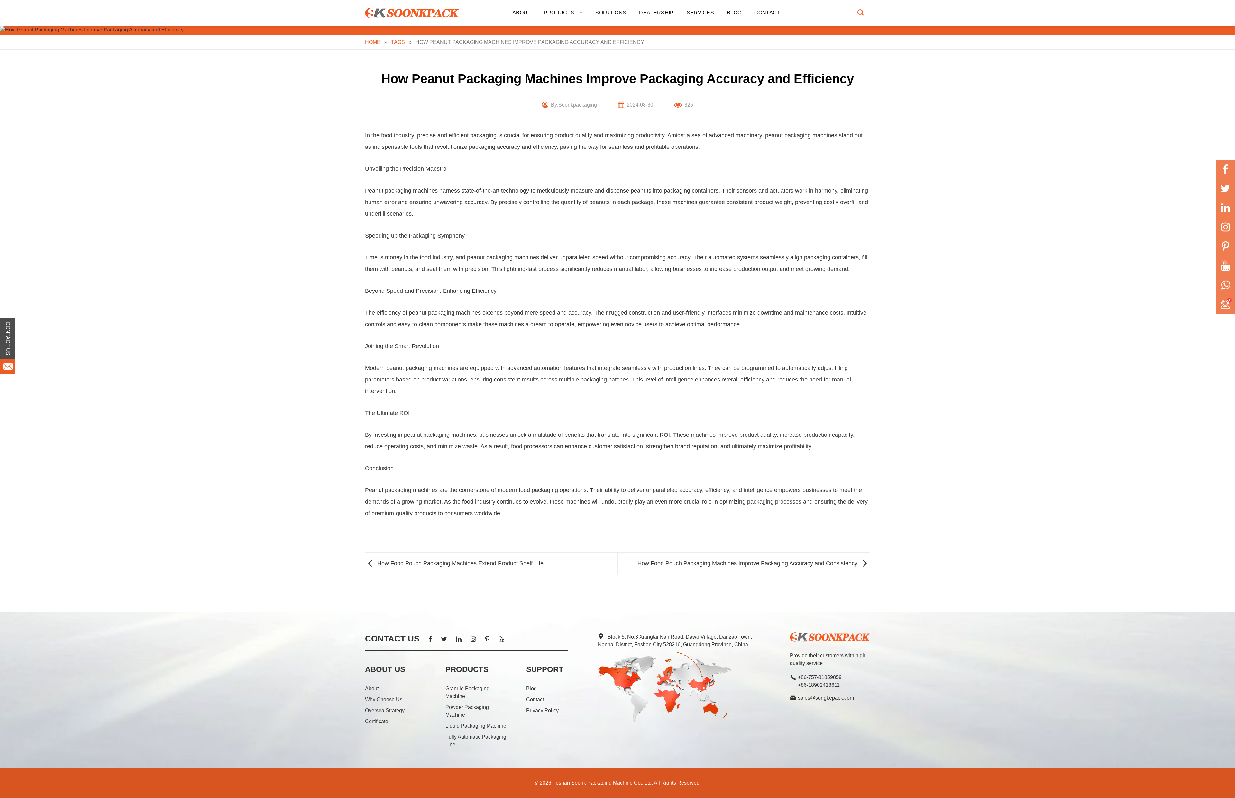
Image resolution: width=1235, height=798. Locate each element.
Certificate (376, 721)
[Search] (860, 12)
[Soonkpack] (413, 13)
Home (372, 42)
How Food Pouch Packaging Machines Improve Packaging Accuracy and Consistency (748, 563)
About (521, 12)
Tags (398, 42)
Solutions (610, 12)
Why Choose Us (383, 699)
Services (700, 12)
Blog (734, 12)
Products (559, 12)
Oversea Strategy (385, 710)
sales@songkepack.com (826, 698)
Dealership (656, 12)
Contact (767, 12)
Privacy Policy (542, 710)
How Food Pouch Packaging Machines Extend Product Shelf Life (460, 563)
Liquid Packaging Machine (475, 726)
